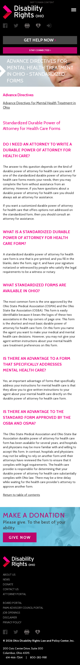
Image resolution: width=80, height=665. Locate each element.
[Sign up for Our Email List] (49, 26)
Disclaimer (10, 617)
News (6, 579)
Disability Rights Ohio (23, 12)
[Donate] (38, 25)
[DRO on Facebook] (5, 26)
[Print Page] (27, 25)
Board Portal (12, 602)
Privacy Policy (12, 622)
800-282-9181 (38, 657)
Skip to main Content (42, 2)
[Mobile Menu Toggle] (73, 9)
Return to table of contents (21, 495)
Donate (8, 584)
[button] (40, 40)
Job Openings (11, 612)
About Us (9, 574)
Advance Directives (18, 95)
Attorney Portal (14, 594)
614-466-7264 (14, 657)
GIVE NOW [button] (20, 537)
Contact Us (11, 589)
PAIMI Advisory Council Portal (23, 607)
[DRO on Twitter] (16, 26)
